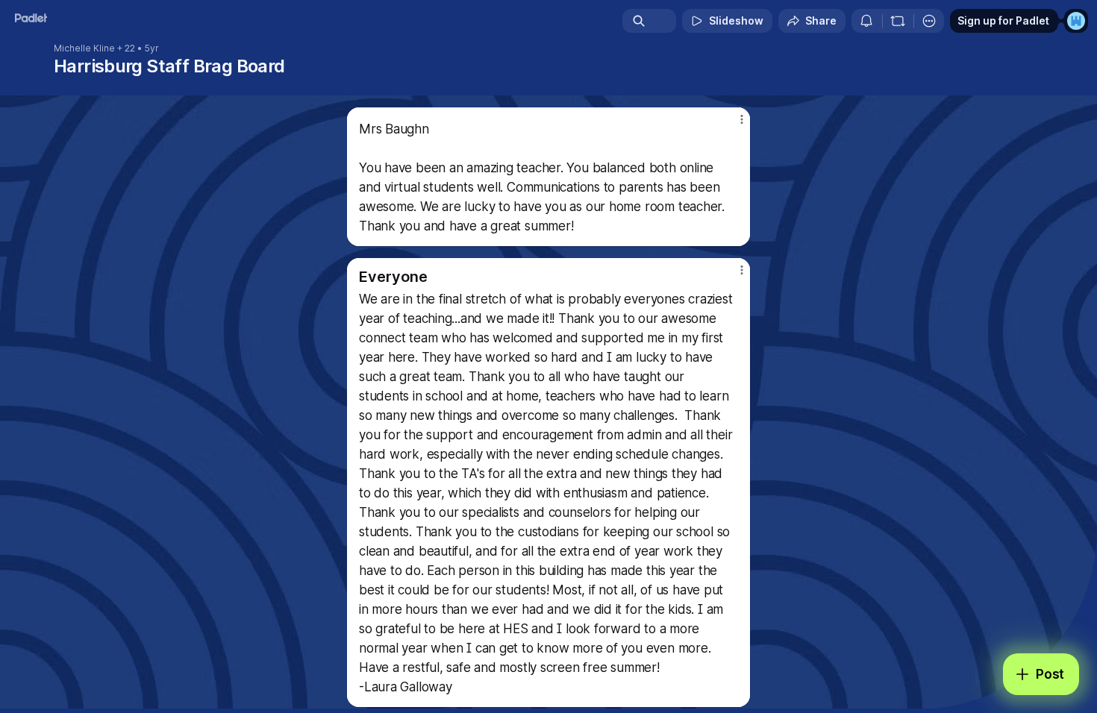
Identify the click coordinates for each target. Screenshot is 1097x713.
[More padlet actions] (929, 21)
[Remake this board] (898, 21)
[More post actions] (741, 119)
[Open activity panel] (866, 21)
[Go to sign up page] (1076, 21)
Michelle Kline (84, 48)
